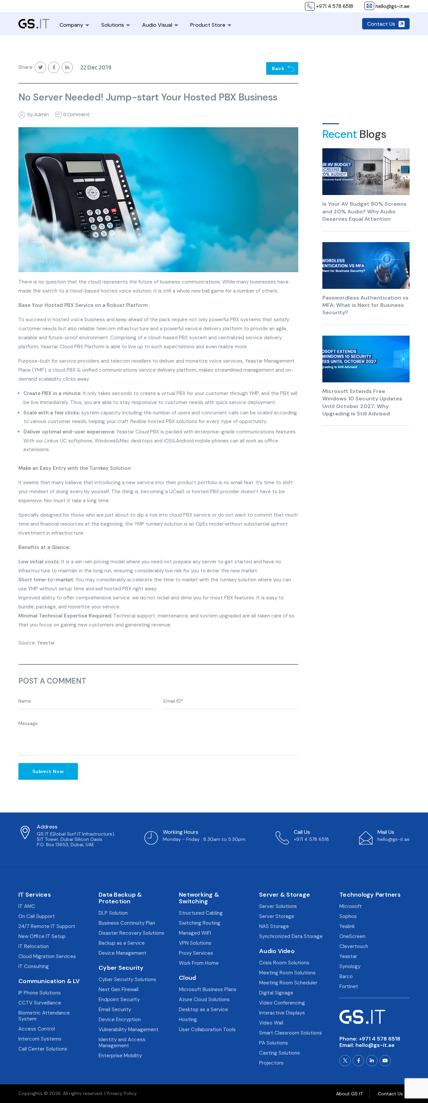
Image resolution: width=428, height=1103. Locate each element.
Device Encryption (120, 1019)
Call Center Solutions (42, 1049)
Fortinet (348, 986)
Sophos (348, 916)
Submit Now (48, 771)
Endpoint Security (119, 999)
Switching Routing (199, 923)
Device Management (122, 953)
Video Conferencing (282, 1002)
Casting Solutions (279, 1053)
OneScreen (352, 936)
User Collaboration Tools (207, 1029)
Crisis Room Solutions (284, 962)
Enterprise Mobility (120, 1055)
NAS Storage (274, 926)
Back (278, 68)
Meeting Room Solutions (287, 972)
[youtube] (385, 1060)
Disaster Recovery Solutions (131, 933)
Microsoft (350, 906)
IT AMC (26, 906)
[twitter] (345, 1060)
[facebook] (358, 1060)
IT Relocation (33, 946)
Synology (349, 966)
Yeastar (348, 956)
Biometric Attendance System (44, 1015)
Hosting (188, 1019)
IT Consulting (33, 966)
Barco (346, 976)
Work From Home (199, 963)
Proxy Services (196, 953)
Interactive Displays (282, 1012)
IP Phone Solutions (39, 992)
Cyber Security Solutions (127, 979)
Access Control (36, 1029)
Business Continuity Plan (127, 923)
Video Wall (271, 1023)
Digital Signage (276, 992)
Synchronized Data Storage (291, 936)
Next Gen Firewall (118, 989)
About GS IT (349, 1094)
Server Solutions (278, 906)
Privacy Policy (122, 1093)
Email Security (115, 1009)
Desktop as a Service (203, 1009)
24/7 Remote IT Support (46, 926)
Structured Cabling (201, 913)
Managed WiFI (195, 933)
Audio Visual (157, 24)
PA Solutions (273, 1043)
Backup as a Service (122, 943)
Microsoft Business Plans (207, 989)
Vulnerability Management (128, 1029)
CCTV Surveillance (39, 1002)
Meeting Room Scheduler (288, 982)
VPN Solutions (195, 943)
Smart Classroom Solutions (290, 1033)
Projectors (271, 1063)
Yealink (347, 926)
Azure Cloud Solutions (204, 999)
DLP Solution (113, 913)
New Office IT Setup (42, 936)
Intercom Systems (40, 1039)
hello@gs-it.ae (375, 1045)
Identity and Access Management (122, 1042)
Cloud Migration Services (47, 956)
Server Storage (276, 916)
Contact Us (381, 23)
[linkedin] (372, 1060)
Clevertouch (353, 946)
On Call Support (36, 916)
